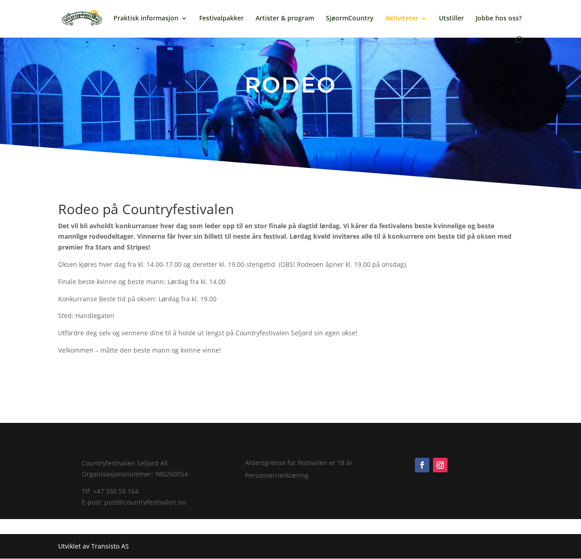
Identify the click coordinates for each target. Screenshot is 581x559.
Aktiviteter (401, 18)
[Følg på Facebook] (422, 465)
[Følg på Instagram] (440, 465)
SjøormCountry (350, 18)
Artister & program (285, 18)
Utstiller (451, 18)
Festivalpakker (221, 18)
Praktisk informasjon (145, 18)
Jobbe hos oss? (499, 18)
